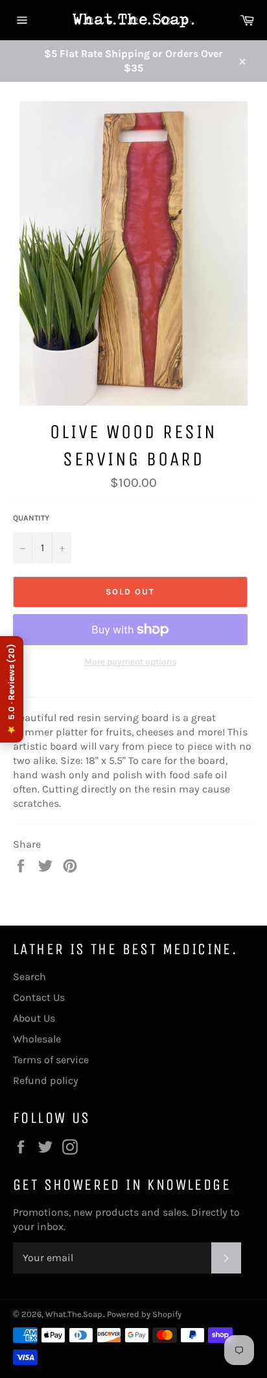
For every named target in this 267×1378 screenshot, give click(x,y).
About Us (34, 1018)
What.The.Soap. (74, 1314)
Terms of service (51, 1059)
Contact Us (39, 997)
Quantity (31, 518)
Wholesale (37, 1039)
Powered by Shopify (144, 1314)
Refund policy (45, 1080)
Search (29, 976)
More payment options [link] (130, 661)
